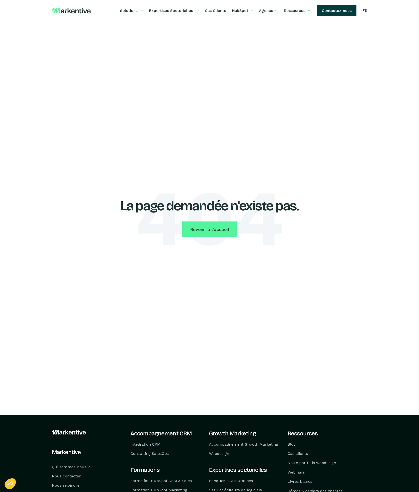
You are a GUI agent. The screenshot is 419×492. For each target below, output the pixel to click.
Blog (292, 444)
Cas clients (298, 453)
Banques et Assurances (231, 480)
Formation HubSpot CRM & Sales (161, 480)
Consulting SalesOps (149, 453)
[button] (10, 484)
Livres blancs (300, 481)
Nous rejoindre (66, 485)
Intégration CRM (145, 444)
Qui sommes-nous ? (71, 466)
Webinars (296, 472)
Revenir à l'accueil (209, 229)
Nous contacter (66, 476)
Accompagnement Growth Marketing (243, 444)
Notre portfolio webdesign (312, 462)
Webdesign (219, 453)
